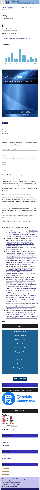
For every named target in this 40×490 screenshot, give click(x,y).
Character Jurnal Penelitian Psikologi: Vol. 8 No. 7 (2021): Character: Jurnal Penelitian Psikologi (21, 247)
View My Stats (12, 430)
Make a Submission (20, 378)
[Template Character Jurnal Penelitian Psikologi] (18, 404)
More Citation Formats (9, 149)
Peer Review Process (20, 343)
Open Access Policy (20, 347)
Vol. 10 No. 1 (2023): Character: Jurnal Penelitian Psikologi (18, 8)
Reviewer (20, 364)
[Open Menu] (2, 2)
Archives (9, 6)
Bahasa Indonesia (7, 458)
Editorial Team (20, 360)
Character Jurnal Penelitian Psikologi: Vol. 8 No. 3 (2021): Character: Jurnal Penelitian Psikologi (20, 299)
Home (3, 6)
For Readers (5, 440)
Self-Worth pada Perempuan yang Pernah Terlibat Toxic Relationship (21, 286)
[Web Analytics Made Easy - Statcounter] (5, 430)
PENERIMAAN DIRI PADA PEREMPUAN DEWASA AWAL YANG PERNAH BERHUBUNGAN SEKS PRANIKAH (20, 314)
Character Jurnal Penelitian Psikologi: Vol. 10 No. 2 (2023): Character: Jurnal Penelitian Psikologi (21, 290)
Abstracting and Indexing (20, 368)
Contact (20, 372)
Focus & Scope (20, 339)
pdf (6, 123)
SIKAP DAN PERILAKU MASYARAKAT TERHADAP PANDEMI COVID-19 (20, 253)
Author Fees (20, 355)
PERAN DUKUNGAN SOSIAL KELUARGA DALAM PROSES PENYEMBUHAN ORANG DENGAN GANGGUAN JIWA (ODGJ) (20, 269)
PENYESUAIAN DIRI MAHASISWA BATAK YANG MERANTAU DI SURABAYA (22, 232)
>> (8, 321)
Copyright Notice (20, 352)
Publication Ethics (20, 331)
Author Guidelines (20, 335)
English (4, 456)
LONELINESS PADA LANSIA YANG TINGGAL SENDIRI (22, 260)
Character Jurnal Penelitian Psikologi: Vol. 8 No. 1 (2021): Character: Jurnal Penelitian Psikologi (21, 273)
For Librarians (5, 445)
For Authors (5, 442)
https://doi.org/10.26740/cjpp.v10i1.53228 (17, 38)
